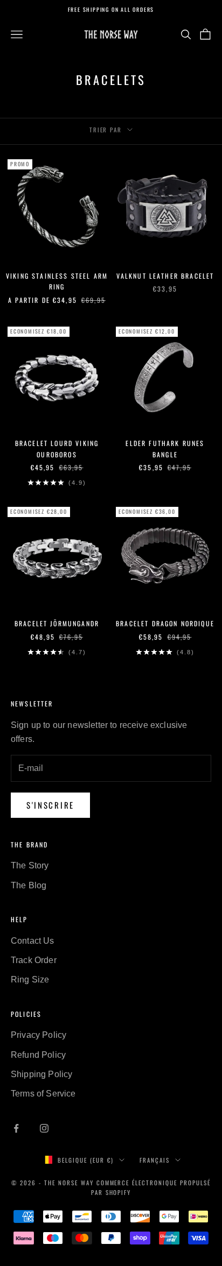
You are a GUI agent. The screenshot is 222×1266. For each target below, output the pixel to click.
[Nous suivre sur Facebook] (16, 1128)
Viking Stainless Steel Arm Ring (57, 281)
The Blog (28, 885)
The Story (29, 865)
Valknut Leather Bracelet (165, 275)
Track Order (34, 960)
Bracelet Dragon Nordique (165, 623)
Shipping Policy (41, 1074)
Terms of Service (43, 1093)
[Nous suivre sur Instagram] (44, 1128)
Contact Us (32, 940)
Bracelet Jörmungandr (57, 623)
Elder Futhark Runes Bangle (165, 448)
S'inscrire (50, 805)
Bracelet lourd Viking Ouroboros (57, 448)
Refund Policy (38, 1054)
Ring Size (30, 979)
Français (155, 1160)
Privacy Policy (38, 1034)
